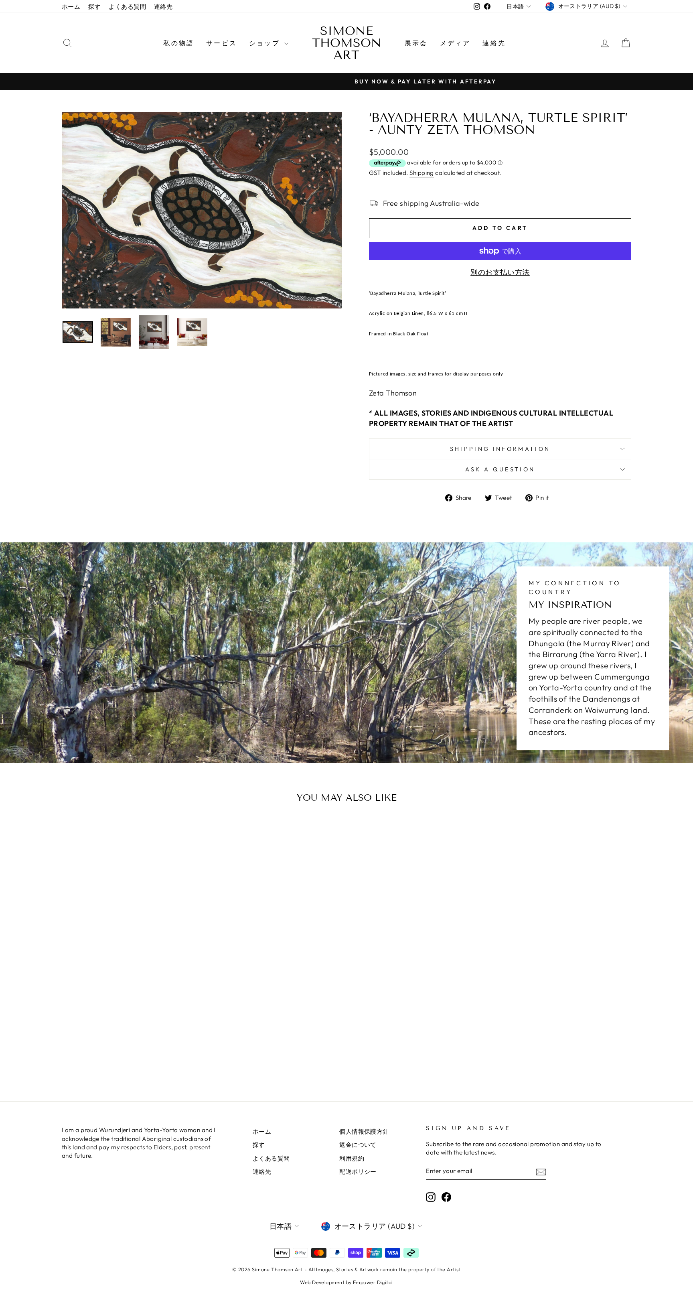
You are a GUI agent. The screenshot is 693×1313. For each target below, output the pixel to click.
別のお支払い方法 (500, 272)
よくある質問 (127, 6)
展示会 (416, 43)
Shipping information (500, 449)
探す (94, 6)
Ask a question (500, 469)
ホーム (71, 6)
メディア (455, 43)
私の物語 (178, 43)
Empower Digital (373, 1282)
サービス (221, 43)
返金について (358, 1145)
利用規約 (351, 1158)
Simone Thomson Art (346, 43)
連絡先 (163, 6)
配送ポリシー (358, 1171)
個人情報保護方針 (364, 1131)
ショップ (265, 43)
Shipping (421, 173)
